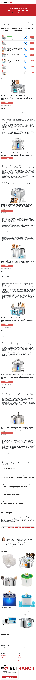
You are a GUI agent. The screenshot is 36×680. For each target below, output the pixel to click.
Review (2, 657)
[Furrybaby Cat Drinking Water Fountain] (9, 579)
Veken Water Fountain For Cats (24, 611)
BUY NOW (7, 102)
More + (31, 527)
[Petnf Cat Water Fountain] (27, 560)
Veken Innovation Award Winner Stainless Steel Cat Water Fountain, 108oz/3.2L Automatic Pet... (15, 43)
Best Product (3, 655)
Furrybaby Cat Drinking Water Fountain (7, 588)
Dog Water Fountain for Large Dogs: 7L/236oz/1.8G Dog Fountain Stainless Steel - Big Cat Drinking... (14, 38)
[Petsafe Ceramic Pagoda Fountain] (9, 560)
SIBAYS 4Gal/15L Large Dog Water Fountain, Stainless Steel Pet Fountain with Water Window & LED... (14, 49)
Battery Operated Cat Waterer (6, 607)
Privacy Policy (20, 660)
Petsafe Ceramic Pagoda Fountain (7, 570)
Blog (2, 659)
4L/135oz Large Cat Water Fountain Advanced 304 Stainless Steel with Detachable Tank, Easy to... (15, 72)
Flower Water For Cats (22, 588)
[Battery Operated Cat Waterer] (9, 598)
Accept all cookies (9, 677)
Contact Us (20, 657)
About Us (19, 655)
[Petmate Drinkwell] (9, 620)
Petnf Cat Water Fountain (23, 570)
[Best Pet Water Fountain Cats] (27, 620)
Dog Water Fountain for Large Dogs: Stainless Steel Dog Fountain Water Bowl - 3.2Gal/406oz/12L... (15, 61)
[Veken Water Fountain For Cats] (27, 600)
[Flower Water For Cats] (27, 579)
